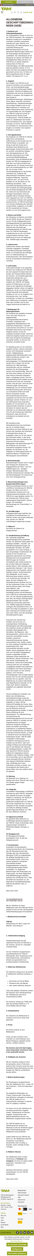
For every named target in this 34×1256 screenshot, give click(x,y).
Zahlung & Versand (23, 1195)
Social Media (4, 1224)
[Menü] (2, 12)
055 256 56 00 (5, 1203)
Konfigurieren (17, 1249)
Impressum (21, 1202)
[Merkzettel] (18, 12)
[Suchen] (12, 12)
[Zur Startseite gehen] (17, 8)
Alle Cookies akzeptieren (17, 1253)
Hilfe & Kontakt (22, 1193)
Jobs (2, 1220)
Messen (3, 1222)
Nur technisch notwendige (17, 1244)
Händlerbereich (25, 2)
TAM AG (3, 1213)
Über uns (3, 1215)
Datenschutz (21, 1199)
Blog (2, 1227)
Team (2, 1218)
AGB (19, 1197)
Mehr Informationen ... (17, 1241)
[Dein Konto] (21, 12)
